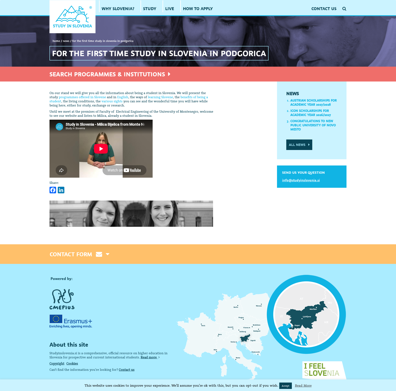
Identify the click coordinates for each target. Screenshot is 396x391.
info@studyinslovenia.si (301, 180)
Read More (303, 385)
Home (56, 41)
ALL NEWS (297, 144)
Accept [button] (285, 385)
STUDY (149, 8)
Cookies (72, 363)
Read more (149, 357)
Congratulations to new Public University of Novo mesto (313, 125)
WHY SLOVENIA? (118, 8)
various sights (112, 101)
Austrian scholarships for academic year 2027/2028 (313, 102)
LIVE (169, 8)
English (122, 97)
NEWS (66, 41)
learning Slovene (160, 97)
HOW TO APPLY (198, 8)
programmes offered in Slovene (82, 97)
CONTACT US (323, 8)
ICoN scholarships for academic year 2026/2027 (310, 113)
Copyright (57, 363)
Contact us (126, 369)
